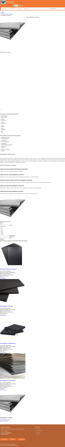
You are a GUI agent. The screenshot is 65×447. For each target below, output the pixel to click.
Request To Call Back (4, 421)
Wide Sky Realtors (10, 2)
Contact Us (25, 8)
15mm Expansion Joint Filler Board (7, 343)
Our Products (19, 8)
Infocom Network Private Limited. (12, 445)
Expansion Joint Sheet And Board (7, 14)
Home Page (4, 8)
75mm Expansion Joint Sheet (6, 306)
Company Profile (11, 8)
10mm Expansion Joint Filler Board (7, 380)
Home (2, 11)
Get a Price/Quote (3, 278)
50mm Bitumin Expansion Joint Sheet (8, 269)
